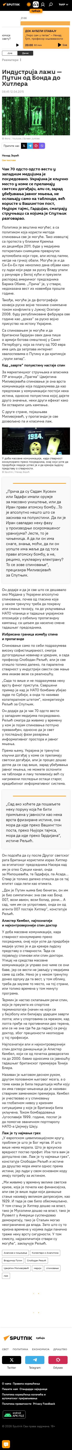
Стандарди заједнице (33, 1389)
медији (37, 1268)
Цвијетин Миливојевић (16, 1268)
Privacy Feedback (44, 1403)
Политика (20, 1349)
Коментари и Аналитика (45, 1252)
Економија (40, 1349)
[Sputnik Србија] (12, 6)
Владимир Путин (13, 1260)
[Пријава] (43, 4)
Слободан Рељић (36, 1260)
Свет (5, 1349)
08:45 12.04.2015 (13, 91)
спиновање (52, 1268)
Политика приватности (16, 1403)
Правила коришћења (26, 1383)
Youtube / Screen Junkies (26, 138)
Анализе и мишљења (15, 1252)
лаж (6, 1275)
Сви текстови (9, 160)
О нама (6, 1383)
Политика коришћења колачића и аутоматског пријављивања (24, 1396)
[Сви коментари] (6, 1444)
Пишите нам (10, 1389)
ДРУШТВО (60, 1349)
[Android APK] (14, 1415)
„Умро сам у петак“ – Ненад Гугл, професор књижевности (44, 36)
